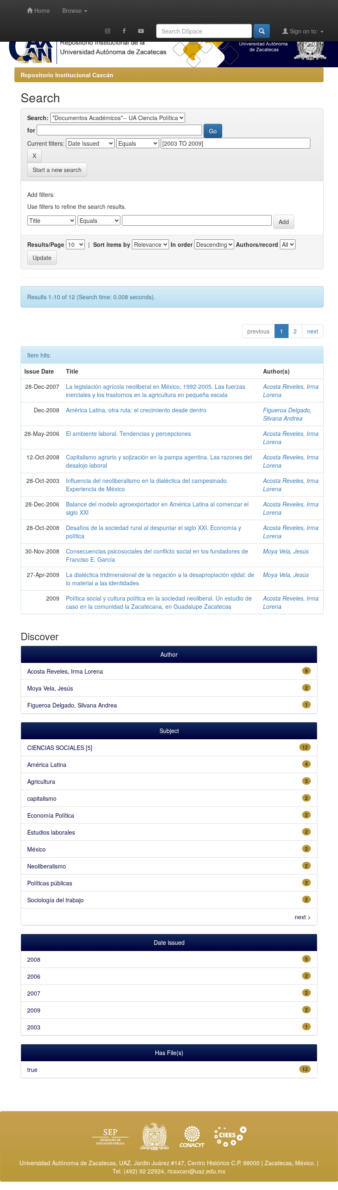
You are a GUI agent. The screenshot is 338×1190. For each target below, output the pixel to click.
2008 (33, 959)
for (31, 130)
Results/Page (45, 244)
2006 (33, 976)
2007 (33, 993)
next (312, 331)
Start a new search (57, 170)
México (36, 849)
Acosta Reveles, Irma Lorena (65, 671)
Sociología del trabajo (55, 900)
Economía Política (50, 815)
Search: (38, 118)
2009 (33, 1010)
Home (41, 10)
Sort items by (111, 244)
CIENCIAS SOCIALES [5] (59, 747)
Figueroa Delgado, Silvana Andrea (287, 414)
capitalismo (41, 798)
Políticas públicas (49, 883)
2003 (33, 1027)
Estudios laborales (51, 832)
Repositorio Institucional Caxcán (67, 75)
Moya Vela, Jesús (286, 551)
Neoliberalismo (46, 866)
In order (181, 244)
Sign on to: (303, 31)
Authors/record (257, 244)
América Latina (46, 764)
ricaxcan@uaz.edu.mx (196, 1171)
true (32, 1069)
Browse (72, 10)
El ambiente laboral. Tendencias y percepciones (128, 433)
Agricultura (41, 781)
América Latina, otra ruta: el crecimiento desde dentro (136, 410)
